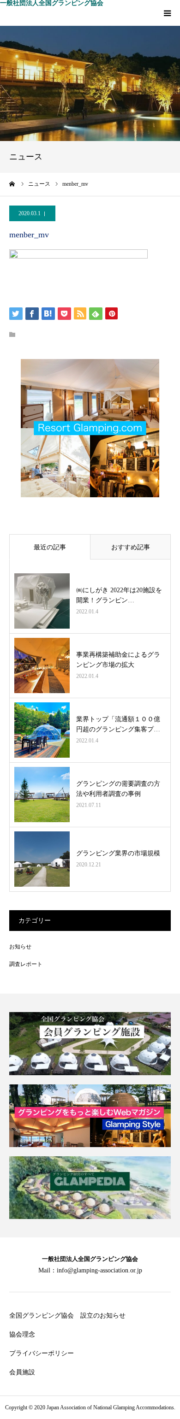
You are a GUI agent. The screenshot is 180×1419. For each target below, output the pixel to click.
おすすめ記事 (130, 547)
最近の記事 (50, 547)
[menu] (167, 13)
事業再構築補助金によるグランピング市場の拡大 (118, 659)
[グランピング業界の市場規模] (42, 859)
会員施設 (22, 1372)
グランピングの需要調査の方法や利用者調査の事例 (118, 788)
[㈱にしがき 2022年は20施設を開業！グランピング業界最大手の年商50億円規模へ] (42, 601)
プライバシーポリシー (41, 1353)
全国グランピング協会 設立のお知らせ (67, 1315)
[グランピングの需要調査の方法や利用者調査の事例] (42, 794)
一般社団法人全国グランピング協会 (51, 3)
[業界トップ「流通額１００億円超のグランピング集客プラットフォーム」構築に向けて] (42, 730)
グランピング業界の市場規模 (118, 853)
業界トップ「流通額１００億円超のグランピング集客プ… (118, 724)
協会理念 (22, 1334)
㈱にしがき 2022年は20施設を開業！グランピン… (119, 595)
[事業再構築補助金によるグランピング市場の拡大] (42, 665)
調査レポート (25, 964)
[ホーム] (12, 184)
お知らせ (20, 946)
